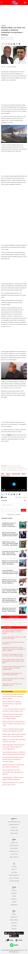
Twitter (14, 896)
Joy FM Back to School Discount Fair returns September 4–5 (13, 644)
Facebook (14, 893)
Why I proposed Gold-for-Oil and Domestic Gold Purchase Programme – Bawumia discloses (12, 632)
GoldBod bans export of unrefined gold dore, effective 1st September (13, 766)
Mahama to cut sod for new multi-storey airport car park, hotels (14, 740)
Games (14, 914)
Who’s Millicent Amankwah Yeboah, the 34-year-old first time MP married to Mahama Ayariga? (13, 696)
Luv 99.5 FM (14, 854)
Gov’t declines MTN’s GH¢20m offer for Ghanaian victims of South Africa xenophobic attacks (13, 759)
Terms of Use (14, 830)
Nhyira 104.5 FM (14, 857)
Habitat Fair (14, 917)
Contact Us (14, 827)
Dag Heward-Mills (16, 473)
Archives (14, 925)
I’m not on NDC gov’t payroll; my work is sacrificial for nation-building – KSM (14, 710)
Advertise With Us (14, 824)
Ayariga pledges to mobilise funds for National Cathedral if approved (13, 778)
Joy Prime (14, 872)
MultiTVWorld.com (14, 875)
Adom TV (14, 869)
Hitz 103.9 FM (14, 848)
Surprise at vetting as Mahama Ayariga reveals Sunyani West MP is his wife (13, 730)
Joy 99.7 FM (14, 842)
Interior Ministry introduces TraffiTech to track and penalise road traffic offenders (14, 753)
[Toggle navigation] (25, 3)
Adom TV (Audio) (14, 878)
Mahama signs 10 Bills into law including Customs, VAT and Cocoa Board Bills (14, 735)
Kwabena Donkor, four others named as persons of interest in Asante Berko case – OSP (14, 723)
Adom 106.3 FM (14, 845)
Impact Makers (14, 920)
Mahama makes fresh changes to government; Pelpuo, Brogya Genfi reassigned (12, 703)
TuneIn (11, 940)
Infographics (14, 904)
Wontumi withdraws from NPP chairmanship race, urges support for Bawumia (13, 772)
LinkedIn (14, 902)
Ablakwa (8, 473)
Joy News (14, 866)
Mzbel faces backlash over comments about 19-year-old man (13, 783)
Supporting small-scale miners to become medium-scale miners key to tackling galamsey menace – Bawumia (13, 650)
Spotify (15, 945)
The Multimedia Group (14, 821)
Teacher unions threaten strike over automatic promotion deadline (13, 680)
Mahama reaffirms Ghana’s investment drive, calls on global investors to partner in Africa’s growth (13, 662)
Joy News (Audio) (14, 881)
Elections (14, 928)
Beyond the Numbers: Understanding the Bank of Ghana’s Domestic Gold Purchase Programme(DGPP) (13, 669)
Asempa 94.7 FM (14, 851)
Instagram (14, 899)
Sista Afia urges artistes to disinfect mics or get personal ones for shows (14, 638)
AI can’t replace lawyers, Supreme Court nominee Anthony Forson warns (12, 675)
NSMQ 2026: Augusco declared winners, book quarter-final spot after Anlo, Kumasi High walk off (14, 747)
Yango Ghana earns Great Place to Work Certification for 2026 (12, 685)
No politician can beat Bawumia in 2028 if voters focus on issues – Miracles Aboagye (12, 656)
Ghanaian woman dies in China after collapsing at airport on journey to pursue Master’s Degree (13, 716)
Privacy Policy (14, 833)
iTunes (20, 940)
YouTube (14, 890)
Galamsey (14, 922)
